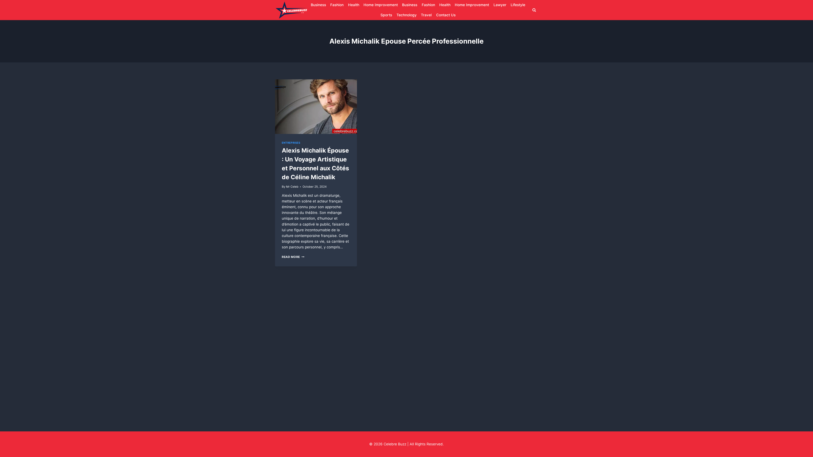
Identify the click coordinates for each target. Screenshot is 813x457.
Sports (386, 15)
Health (353, 5)
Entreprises (291, 142)
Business (318, 5)
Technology (407, 15)
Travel (426, 15)
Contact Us (446, 15)
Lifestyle (518, 5)
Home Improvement (381, 5)
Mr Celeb (292, 186)
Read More (293, 257)
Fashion (337, 5)
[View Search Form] (534, 10)
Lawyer (500, 5)
